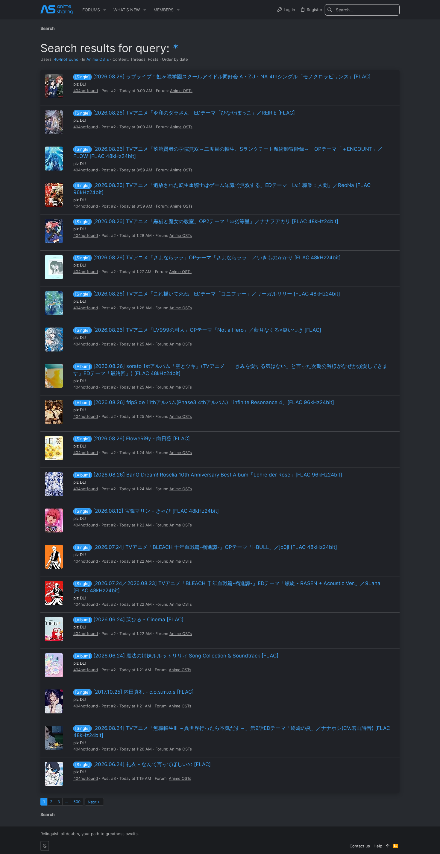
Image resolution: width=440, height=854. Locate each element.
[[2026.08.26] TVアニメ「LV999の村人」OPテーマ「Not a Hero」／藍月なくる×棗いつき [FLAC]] (54, 339)
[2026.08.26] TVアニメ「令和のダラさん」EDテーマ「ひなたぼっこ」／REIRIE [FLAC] (185, 113)
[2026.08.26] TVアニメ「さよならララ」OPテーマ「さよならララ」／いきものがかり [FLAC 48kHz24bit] (208, 258)
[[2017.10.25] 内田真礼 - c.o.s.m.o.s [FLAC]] (54, 701)
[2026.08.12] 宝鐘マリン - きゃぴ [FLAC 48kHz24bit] (147, 511)
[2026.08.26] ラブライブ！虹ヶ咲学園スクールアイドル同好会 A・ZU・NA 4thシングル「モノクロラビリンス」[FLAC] (223, 77)
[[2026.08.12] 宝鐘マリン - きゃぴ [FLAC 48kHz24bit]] (54, 520)
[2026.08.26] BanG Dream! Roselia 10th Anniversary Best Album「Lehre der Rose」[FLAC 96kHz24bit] (208, 475)
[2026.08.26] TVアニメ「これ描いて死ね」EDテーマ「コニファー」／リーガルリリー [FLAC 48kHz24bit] (207, 294)
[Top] (388, 845)
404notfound (66, 59)
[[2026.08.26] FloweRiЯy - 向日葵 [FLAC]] (54, 448)
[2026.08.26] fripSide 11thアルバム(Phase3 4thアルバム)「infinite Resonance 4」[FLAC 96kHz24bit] (204, 402)
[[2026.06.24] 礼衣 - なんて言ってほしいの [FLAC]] (54, 774)
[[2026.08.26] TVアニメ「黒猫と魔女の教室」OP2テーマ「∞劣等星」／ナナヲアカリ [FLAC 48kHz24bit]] (54, 231)
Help (378, 846)
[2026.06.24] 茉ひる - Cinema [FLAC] (129, 619)
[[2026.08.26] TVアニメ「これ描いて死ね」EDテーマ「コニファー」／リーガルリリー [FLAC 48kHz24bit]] (54, 303)
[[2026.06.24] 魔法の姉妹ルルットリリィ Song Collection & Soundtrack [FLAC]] (54, 665)
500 (77, 801)
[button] (105, 10)
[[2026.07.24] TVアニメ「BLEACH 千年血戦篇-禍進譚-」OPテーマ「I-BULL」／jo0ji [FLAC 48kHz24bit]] (54, 557)
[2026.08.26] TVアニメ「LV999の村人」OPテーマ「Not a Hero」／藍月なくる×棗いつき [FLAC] (198, 330)
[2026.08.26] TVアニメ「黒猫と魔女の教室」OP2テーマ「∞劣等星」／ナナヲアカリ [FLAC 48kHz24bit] (206, 221)
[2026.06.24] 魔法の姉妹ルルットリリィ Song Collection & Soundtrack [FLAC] (176, 656)
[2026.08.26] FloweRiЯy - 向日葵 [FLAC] (132, 439)
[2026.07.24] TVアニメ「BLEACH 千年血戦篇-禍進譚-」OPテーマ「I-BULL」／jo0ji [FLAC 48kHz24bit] (206, 547)
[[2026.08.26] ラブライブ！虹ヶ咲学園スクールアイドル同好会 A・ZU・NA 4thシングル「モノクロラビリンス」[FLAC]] (54, 86)
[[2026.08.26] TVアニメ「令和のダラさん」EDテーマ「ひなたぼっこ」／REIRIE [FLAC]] (54, 122)
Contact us (360, 846)
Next (92, 802)
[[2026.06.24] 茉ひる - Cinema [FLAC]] (54, 629)
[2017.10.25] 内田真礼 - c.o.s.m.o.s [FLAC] (134, 692)
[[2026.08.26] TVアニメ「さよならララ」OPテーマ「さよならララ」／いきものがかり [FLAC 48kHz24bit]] (54, 267)
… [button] (66, 801)
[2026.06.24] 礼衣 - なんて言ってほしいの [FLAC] (143, 764)
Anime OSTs (98, 59)
